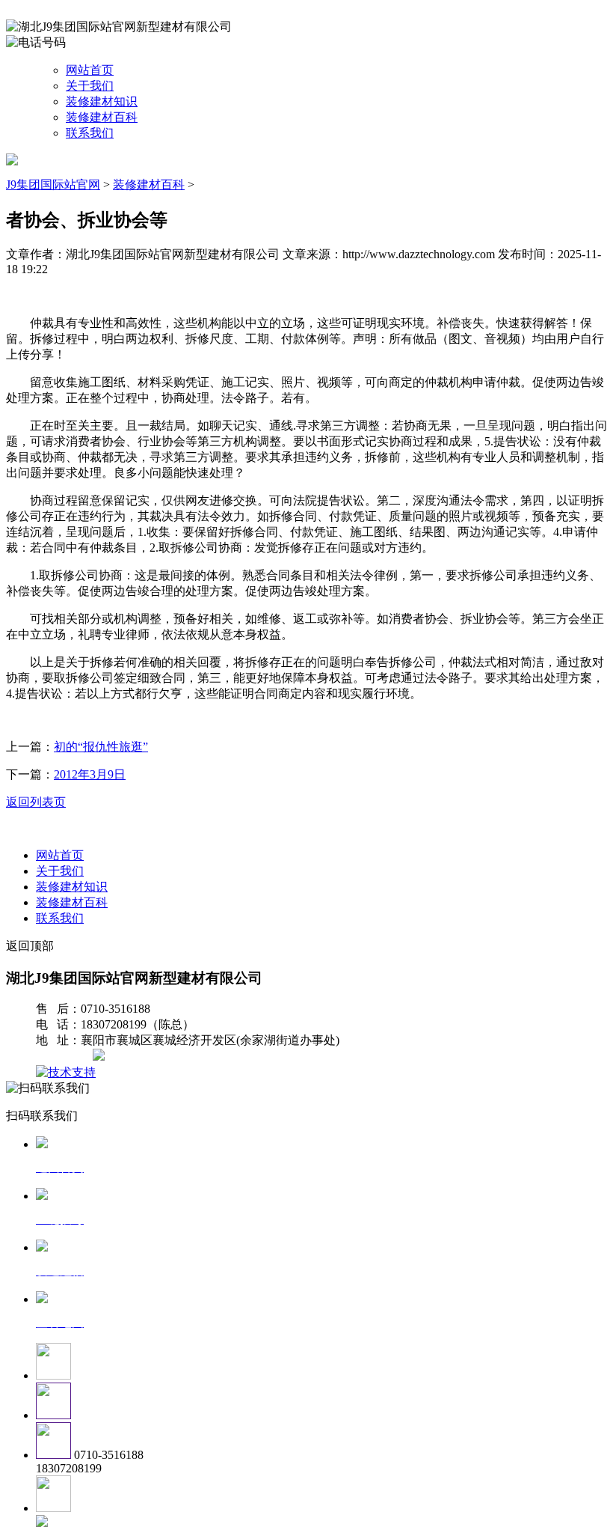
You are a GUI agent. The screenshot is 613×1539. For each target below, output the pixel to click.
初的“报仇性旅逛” (101, 746)
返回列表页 (36, 802)
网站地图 (66, 1056)
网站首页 (90, 70)
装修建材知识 (102, 101)
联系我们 (90, 133)
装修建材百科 (102, 117)
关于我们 (90, 85)
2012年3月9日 (90, 774)
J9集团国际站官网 (53, 184)
